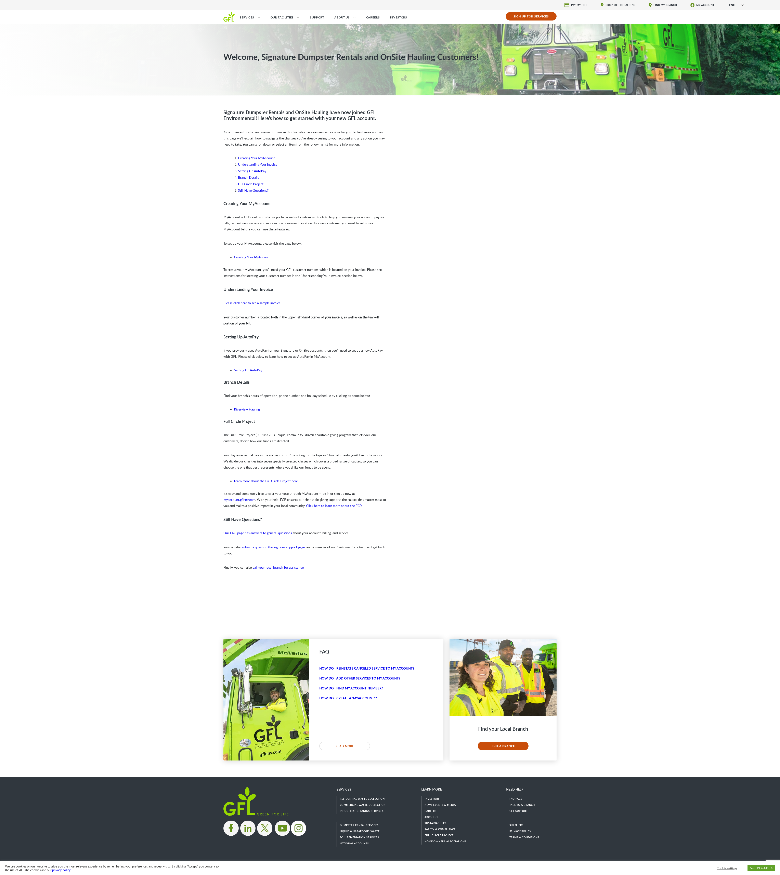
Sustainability (435, 823)
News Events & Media (440, 805)
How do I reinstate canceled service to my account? (366, 668)
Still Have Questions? (253, 190)
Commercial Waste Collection (363, 805)
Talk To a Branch (522, 805)
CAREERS (373, 17)
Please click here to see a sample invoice (252, 303)
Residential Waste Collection (362, 798)
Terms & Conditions (524, 837)
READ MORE (345, 746)
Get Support (518, 811)
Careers (431, 811)
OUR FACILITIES (282, 17)
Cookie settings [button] (727, 868)
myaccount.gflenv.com (239, 499)
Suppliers (516, 825)
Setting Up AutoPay (252, 171)
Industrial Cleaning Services (362, 811)
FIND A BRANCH (503, 746)
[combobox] (736, 5)
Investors (432, 798)
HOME (229, 16)
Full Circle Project (250, 184)
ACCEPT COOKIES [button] (761, 868)
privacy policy (61, 870)
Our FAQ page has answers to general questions (257, 533)
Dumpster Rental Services (359, 825)
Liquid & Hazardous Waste (360, 831)
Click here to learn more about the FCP (333, 505)
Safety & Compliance (440, 829)
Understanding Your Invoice (257, 164)
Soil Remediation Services (359, 837)
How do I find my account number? (351, 688)
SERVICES (247, 17)
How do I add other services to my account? (359, 678)
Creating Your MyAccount (256, 158)
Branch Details (248, 177)
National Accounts (354, 843)
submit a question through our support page (273, 547)
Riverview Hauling (247, 409)
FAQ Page (515, 798)
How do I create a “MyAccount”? (348, 698)
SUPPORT (317, 17)
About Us (431, 817)
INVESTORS (398, 17)
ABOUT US (342, 17)
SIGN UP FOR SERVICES (531, 16)
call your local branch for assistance (278, 567)
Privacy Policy (520, 831)
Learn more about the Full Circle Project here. (266, 481)
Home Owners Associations (445, 841)
